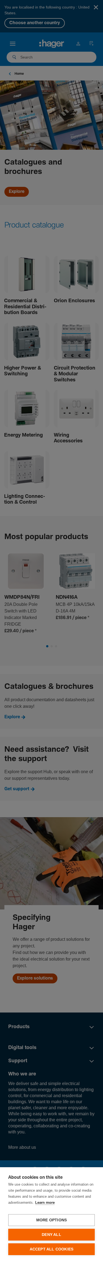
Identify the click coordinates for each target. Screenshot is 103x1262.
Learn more (45, 1203)
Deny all (51, 1235)
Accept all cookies (52, 1249)
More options (51, 1220)
